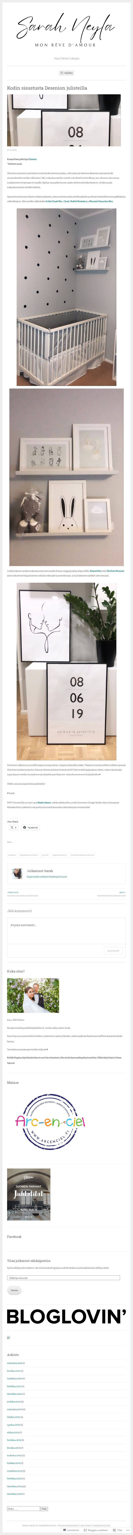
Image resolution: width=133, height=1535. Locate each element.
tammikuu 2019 (14, 1486)
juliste (45, 855)
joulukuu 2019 (14, 1401)
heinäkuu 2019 (14, 1440)
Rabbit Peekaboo (78, 201)
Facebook (14, 1237)
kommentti (113, 950)
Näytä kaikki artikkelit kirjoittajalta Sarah (47, 877)
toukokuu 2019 (14, 1455)
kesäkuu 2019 (13, 1448)
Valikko (68, 73)
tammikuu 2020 (14, 1394)
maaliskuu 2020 (15, 1378)
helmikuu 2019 (14, 1478)
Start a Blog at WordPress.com (39, 1526)
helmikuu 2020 (14, 1386)
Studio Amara (44, 802)
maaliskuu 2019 (14, 1471)
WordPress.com (101, 1526)
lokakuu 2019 (13, 1417)
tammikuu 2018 (14, 1494)
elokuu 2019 (13, 1432)
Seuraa (14, 1290)
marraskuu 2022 (14, 1363)
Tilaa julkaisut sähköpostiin (29, 1261)
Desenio (33, 159)
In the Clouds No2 (54, 201)
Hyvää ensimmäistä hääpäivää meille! (111, 894)
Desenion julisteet (29, 855)
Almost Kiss (95, 571)
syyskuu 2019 (13, 1425)
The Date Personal (115, 571)
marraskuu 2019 (15, 1409)
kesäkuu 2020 (14, 1371)
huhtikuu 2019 (14, 1463)
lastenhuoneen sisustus (82, 855)
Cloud (66, 201)
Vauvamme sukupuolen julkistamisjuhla (22, 894)
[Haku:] (23, 1509)
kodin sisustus (59, 855)
